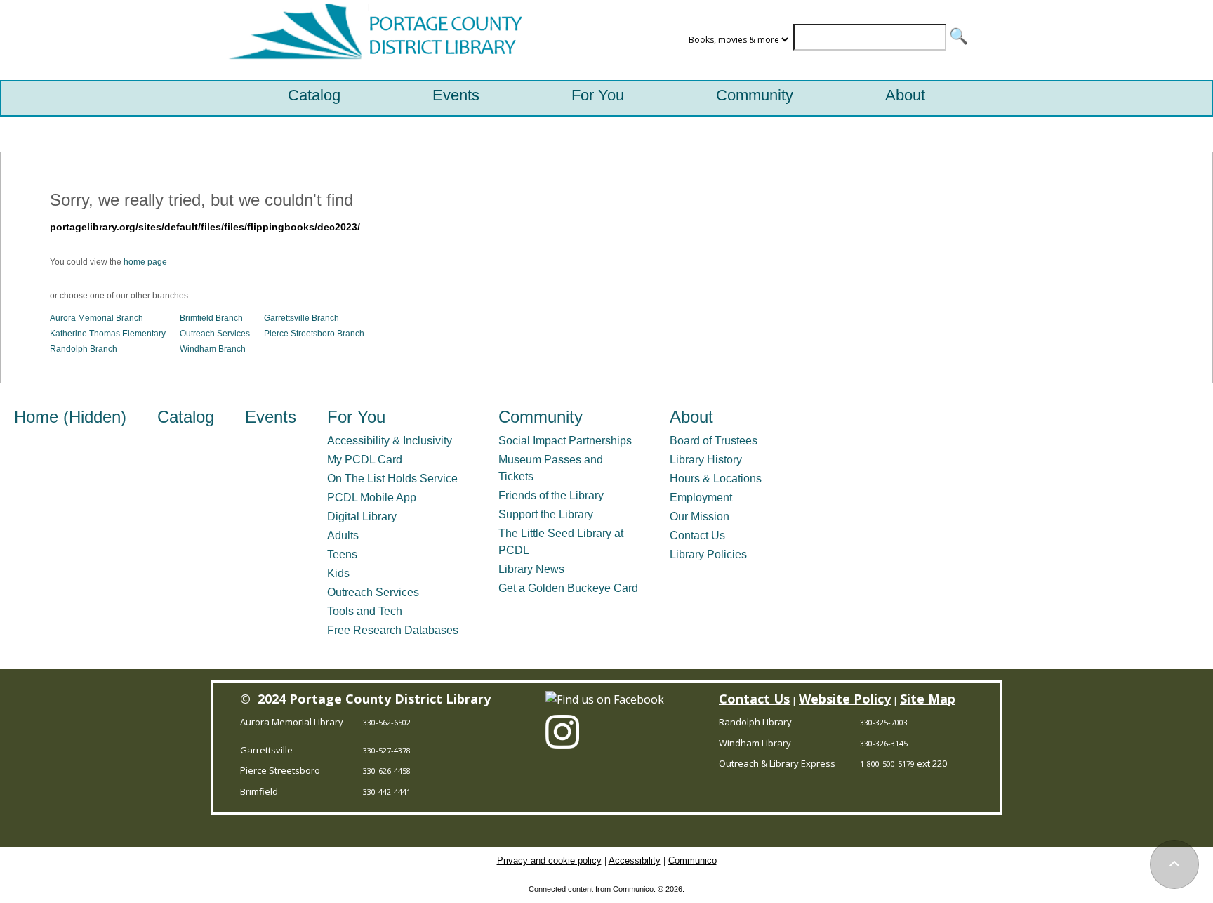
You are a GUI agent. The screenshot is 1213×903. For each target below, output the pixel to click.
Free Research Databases (392, 630)
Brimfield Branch (211, 318)
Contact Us (697, 535)
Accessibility (635, 860)
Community (754, 95)
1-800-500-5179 (887, 763)
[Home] (372, 40)
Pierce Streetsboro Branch (314, 333)
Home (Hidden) (70, 416)
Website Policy (845, 698)
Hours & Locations (716, 479)
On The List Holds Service (392, 479)
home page (145, 262)
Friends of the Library (551, 495)
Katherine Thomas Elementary (108, 333)
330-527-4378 (387, 750)
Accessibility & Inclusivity (389, 441)
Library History (706, 460)
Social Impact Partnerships (565, 441)
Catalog (314, 95)
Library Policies (708, 554)
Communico (692, 860)
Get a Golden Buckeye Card (568, 588)
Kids (338, 573)
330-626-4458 (387, 770)
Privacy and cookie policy (549, 860)
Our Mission (699, 516)
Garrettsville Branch (301, 318)
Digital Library (362, 516)
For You (597, 95)
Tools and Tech (364, 611)
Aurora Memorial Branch (96, 318)
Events (455, 95)
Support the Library (545, 514)
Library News (531, 569)
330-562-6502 (387, 722)
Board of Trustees (713, 441)
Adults (343, 535)
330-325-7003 (884, 722)
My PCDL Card (364, 460)
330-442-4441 (387, 791)
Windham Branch (213, 349)
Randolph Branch (83, 349)
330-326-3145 (884, 743)
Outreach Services (215, 333)
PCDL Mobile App (371, 497)
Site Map (927, 698)
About (905, 95)
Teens (342, 554)
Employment (701, 497)
